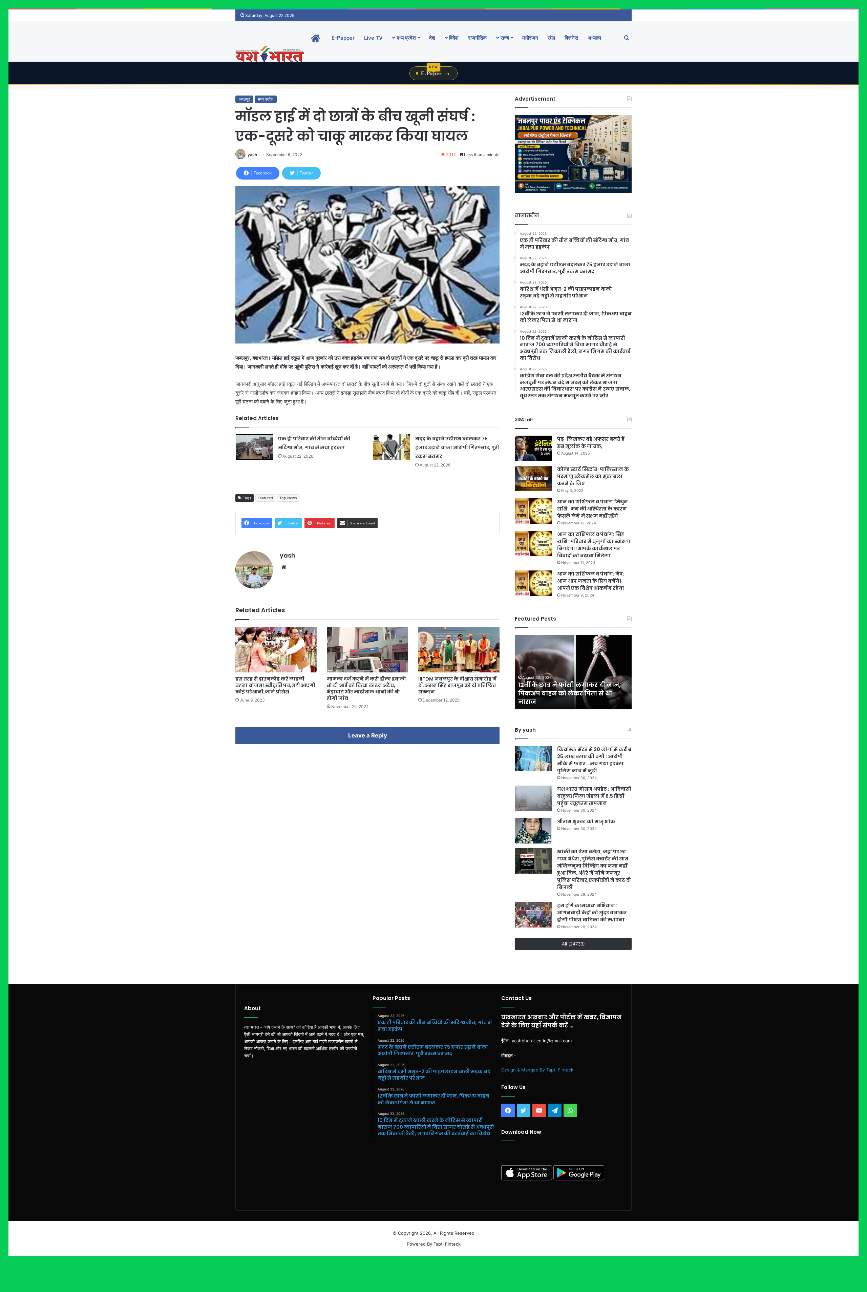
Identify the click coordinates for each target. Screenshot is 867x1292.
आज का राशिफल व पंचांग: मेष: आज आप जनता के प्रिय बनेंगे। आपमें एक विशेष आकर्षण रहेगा (590, 580)
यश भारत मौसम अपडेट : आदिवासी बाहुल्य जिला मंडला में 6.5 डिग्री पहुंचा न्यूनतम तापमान (594, 796)
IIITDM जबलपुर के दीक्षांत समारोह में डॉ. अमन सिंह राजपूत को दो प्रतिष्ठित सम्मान (457, 685)
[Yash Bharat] (269, 55)
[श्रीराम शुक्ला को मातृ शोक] (533, 830)
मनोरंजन (530, 38)
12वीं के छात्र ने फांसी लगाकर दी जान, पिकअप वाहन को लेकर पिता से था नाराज (569, 693)
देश (432, 38)
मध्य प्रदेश (405, 38)
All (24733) (573, 943)
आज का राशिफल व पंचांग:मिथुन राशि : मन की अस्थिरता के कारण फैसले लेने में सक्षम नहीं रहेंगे (592, 508)
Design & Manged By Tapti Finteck (537, 1069)
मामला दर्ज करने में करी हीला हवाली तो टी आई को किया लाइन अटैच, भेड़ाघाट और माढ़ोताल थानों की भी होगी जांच (366, 688)
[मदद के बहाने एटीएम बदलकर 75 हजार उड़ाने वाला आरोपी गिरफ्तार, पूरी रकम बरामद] (391, 447)
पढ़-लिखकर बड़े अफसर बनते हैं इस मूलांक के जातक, (591, 443)
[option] (573, 672)
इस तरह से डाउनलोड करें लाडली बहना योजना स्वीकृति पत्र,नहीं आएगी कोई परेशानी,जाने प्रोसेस (275, 685)
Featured (265, 498)
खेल (551, 38)
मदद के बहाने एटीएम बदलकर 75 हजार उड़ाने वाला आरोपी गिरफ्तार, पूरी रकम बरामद (457, 447)
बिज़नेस (571, 38)
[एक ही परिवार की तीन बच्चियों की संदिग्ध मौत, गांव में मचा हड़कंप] (254, 447)
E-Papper (343, 38)
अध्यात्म (594, 38)
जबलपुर (244, 99)
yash (252, 154)
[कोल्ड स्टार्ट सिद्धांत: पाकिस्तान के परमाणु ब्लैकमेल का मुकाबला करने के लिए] (533, 478)
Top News (288, 498)
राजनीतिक (477, 38)
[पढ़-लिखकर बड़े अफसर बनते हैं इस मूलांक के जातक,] (533, 448)
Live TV (373, 38)
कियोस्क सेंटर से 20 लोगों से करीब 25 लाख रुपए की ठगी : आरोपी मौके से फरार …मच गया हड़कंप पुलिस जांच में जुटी (594, 760)
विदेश (453, 38)
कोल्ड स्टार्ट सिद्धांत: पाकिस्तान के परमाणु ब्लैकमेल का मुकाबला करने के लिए (593, 476)
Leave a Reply (367, 735)
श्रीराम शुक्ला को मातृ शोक (586, 821)
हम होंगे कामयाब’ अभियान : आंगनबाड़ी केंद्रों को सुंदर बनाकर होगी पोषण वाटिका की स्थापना (592, 912)
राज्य (504, 38)
